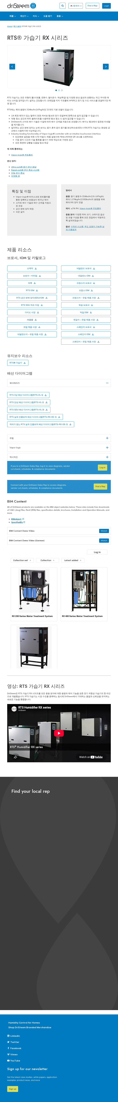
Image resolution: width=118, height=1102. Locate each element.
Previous (12, 66)
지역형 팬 (15, 176)
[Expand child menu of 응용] (59, 16)
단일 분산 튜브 (17, 173)
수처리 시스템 (77, 226)
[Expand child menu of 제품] (12, 16)
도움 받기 (47, 16)
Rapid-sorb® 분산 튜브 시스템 (25, 170)
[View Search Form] (63, 6)
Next (106, 66)
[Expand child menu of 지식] (36, 16)
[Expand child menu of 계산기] (24, 16)
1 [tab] (56, 90)
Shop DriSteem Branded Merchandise (29, 1027)
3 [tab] (61, 90)
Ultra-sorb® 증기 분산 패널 (23, 167)
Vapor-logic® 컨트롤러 (22, 155)
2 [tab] (59, 90)
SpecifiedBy (17, 522)
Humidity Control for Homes (24, 1022)
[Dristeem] (21, 6)
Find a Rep (92, 5)
